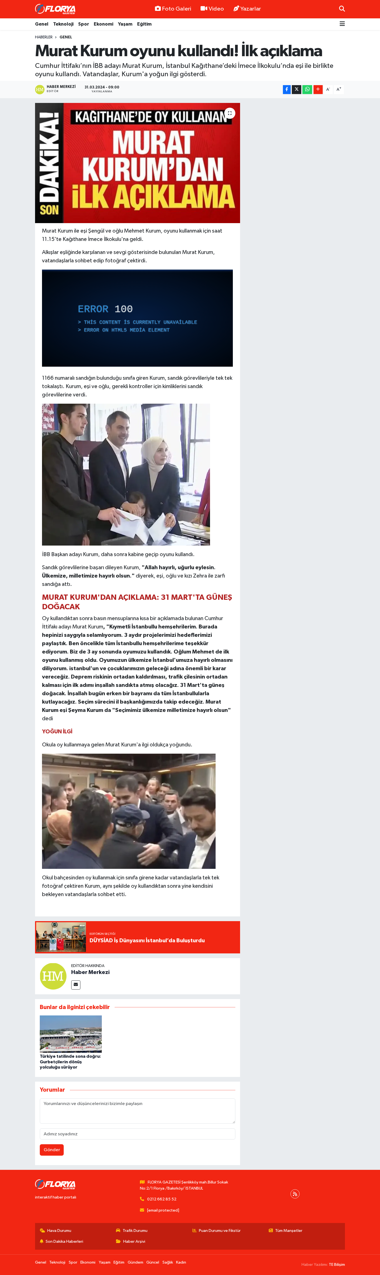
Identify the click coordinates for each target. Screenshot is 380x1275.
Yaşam (125, 24)
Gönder (52, 1150)
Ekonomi (103, 24)
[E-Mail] (75, 985)
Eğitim (144, 24)
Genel (41, 24)
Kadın (181, 1262)
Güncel (152, 1262)
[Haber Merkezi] (53, 976)
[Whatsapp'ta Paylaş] (307, 89)
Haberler (44, 37)
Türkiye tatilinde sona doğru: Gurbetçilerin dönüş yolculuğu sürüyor (70, 1061)
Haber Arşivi (134, 1241)
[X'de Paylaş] (296, 89)
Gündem (135, 1262)
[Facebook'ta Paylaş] (287, 89)
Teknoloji (63, 24)
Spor (83, 24)
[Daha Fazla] (318, 89)
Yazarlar (250, 9)
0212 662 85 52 (161, 1199)
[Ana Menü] (342, 24)
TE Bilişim (337, 1264)
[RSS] (295, 1193)
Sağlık (167, 1262)
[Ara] (342, 9)
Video (216, 9)
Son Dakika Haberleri (64, 1241)
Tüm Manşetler (288, 1231)
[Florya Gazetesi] (56, 9)
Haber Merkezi (90, 972)
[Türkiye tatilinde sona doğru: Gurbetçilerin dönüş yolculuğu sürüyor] (71, 1034)
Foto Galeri (176, 9)
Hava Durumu (59, 1231)
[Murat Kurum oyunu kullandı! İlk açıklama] (137, 163)
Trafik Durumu (135, 1231)
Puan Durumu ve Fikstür (220, 1231)
